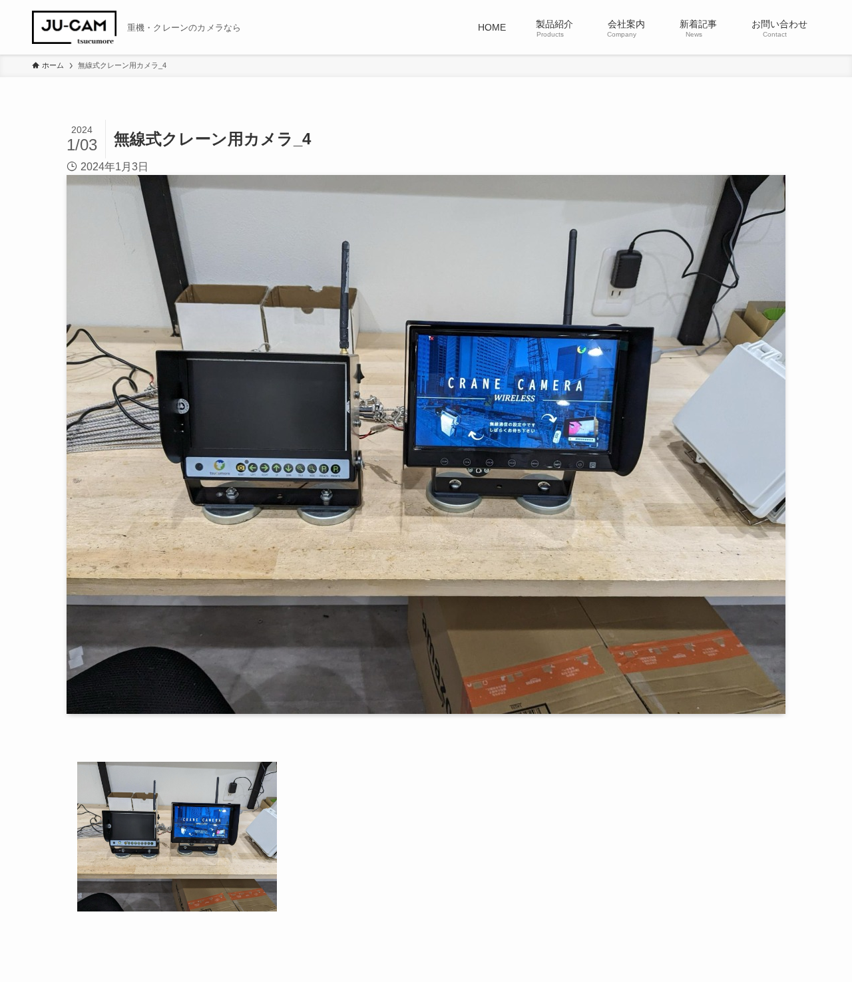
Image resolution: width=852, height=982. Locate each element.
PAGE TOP (819, 941)
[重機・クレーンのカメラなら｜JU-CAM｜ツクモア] (74, 27)
